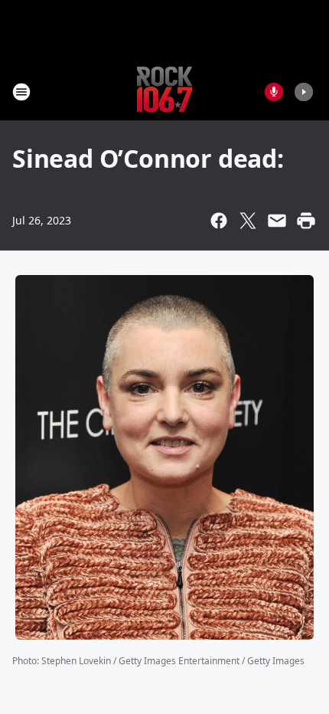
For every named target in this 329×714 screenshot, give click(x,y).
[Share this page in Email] (277, 220)
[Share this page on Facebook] (219, 220)
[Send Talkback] (274, 92)
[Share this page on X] (248, 220)
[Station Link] (164, 91)
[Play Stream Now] (304, 92)
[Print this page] (306, 220)
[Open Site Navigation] (21, 92)
